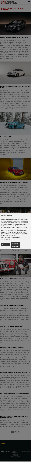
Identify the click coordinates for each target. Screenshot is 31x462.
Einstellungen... (5, 244)
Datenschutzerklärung (5, 239)
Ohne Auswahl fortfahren (15, 244)
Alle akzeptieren (15, 246)
